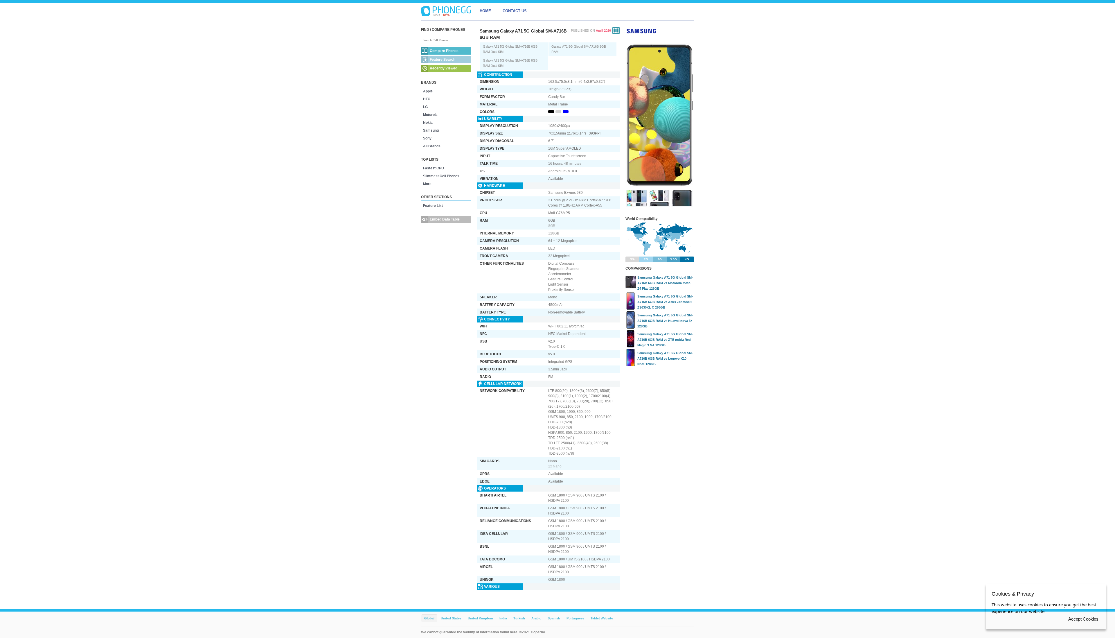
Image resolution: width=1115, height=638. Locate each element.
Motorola (430, 115)
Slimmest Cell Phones (441, 176)
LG (425, 107)
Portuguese (575, 618)
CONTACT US (515, 11)
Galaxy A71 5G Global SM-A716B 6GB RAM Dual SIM (510, 49)
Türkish (519, 618)
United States (451, 618)
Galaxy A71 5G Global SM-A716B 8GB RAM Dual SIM (510, 63)
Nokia (428, 123)
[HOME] (446, 11)
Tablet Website (602, 618)
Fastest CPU (433, 168)
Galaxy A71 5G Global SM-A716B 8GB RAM (578, 49)
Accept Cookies (1083, 619)
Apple (428, 91)
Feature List (433, 206)
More (427, 184)
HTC (426, 99)
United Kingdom (480, 618)
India (503, 618)
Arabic (536, 618)
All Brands (431, 146)
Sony (427, 138)
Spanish (554, 618)
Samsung (431, 130)
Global (429, 618)
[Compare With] (616, 30)
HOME (485, 11)
